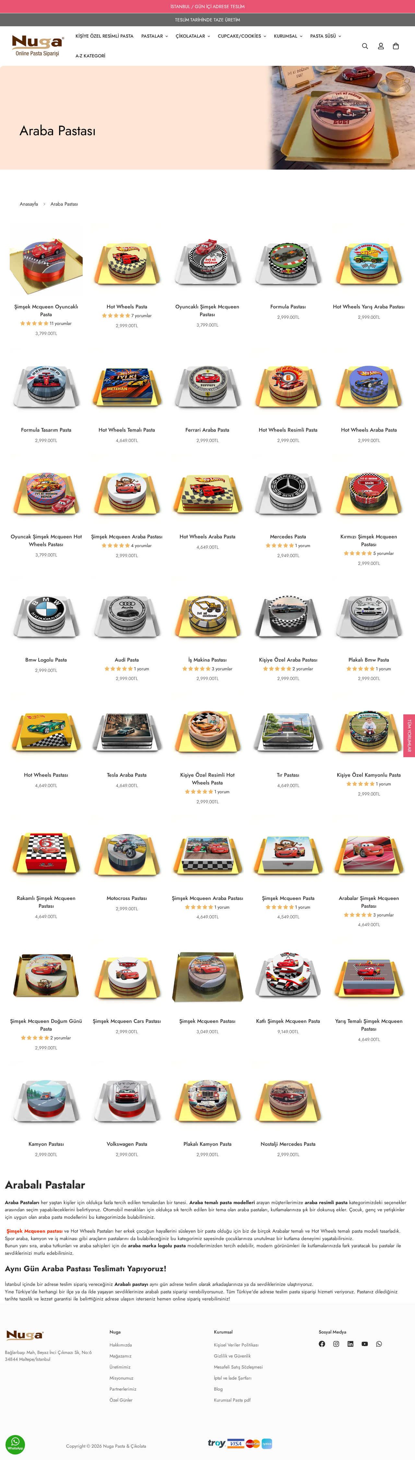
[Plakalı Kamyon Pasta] (207, 1097)
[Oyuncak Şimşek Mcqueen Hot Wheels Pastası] (46, 490)
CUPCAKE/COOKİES (239, 36)
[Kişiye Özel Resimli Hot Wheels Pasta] (207, 728)
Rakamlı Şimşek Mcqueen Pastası (46, 902)
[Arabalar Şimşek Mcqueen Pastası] (368, 851)
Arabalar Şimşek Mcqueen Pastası (369, 902)
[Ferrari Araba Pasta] (207, 383)
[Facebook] (322, 1344)
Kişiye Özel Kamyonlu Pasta (369, 775)
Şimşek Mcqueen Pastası (207, 1021)
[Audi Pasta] (126, 613)
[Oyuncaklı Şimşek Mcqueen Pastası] (207, 260)
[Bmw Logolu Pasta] (46, 613)
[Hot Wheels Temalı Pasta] (126, 383)
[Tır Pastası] (288, 728)
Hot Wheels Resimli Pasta (288, 430)
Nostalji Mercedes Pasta (288, 1144)
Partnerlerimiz (123, 1389)
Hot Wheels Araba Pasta (369, 430)
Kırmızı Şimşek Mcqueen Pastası (368, 540)
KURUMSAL (285, 36)
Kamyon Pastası (46, 1144)
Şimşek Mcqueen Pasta (288, 898)
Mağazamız (120, 1356)
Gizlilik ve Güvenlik (232, 1356)
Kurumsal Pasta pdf (232, 1400)
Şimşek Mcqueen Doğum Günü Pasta (46, 1025)
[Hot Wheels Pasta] (126, 260)
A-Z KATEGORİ (90, 56)
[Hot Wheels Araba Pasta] (368, 383)
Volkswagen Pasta (127, 1144)
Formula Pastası (288, 306)
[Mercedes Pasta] (288, 490)
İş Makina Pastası (207, 660)
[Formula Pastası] (288, 260)
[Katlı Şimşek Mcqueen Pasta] (288, 974)
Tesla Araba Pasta (127, 775)
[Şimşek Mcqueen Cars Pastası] (126, 974)
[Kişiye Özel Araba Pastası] (288, 613)
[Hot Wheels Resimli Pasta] (288, 383)
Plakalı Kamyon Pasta (207, 1144)
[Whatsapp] (379, 1344)
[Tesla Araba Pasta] (126, 728)
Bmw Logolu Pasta (46, 660)
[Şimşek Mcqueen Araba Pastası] (126, 490)
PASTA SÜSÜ (323, 36)
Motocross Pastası (127, 898)
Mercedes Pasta (288, 536)
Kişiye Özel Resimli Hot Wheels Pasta (207, 778)
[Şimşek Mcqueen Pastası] (207, 974)
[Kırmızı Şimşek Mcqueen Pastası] (368, 490)
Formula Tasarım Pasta (46, 430)
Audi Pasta (127, 660)
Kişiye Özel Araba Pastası (288, 660)
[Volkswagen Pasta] (126, 1097)
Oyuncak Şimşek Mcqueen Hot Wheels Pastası (46, 540)
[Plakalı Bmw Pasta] (368, 613)
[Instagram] (336, 1344)
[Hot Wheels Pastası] (46, 728)
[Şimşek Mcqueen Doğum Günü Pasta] (46, 974)
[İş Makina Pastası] (207, 613)
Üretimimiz (120, 1367)
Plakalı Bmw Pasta (369, 660)
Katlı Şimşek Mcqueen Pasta (288, 1021)
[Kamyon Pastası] (46, 1097)
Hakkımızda (121, 1345)
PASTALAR (152, 36)
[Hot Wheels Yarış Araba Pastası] (368, 260)
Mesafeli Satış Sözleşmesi (238, 1367)
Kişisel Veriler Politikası (236, 1345)
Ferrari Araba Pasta (207, 430)
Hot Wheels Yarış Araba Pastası (369, 306)
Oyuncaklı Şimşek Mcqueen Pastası (207, 310)
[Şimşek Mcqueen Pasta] (288, 851)
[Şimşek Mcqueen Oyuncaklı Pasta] (46, 260)
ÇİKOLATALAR (190, 36)
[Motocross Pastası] (126, 851)
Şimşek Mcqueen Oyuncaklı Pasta (46, 310)
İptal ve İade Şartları (233, 1378)
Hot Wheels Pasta (127, 306)
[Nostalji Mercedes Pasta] (288, 1097)
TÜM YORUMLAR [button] (409, 736)
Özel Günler (121, 1400)
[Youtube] (365, 1344)
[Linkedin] (350, 1344)
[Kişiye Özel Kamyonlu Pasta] (368, 728)
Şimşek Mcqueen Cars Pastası (127, 1021)
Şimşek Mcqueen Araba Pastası (126, 536)
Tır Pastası (288, 775)
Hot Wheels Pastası (46, 775)
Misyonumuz (121, 1378)
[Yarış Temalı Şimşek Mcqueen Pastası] (368, 974)
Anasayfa (29, 204)
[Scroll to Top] (402, 1446)
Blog (218, 1389)
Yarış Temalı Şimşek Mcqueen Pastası (369, 1025)
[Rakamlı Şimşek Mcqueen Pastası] (46, 851)
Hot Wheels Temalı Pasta (127, 430)
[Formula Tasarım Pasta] (46, 383)
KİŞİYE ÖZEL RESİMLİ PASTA (105, 36)
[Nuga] (38, 46)
